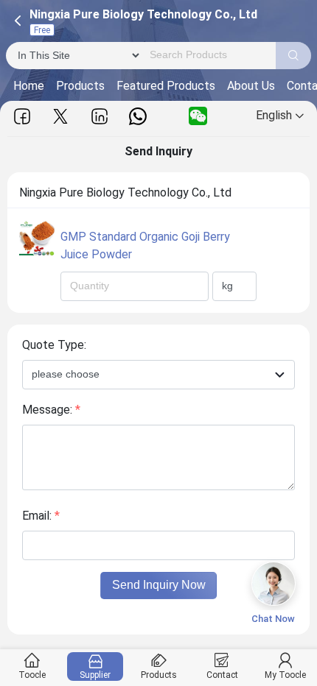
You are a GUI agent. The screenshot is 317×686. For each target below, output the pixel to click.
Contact (222, 675)
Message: (51, 410)
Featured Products (165, 86)
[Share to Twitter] (60, 116)
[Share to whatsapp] (138, 116)
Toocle (32, 675)
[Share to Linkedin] (99, 116)
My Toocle (285, 675)
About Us (251, 86)
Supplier (95, 675)
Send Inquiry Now (159, 585)
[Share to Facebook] (22, 116)
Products (80, 86)
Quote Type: (54, 345)
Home (28, 86)
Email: (41, 516)
